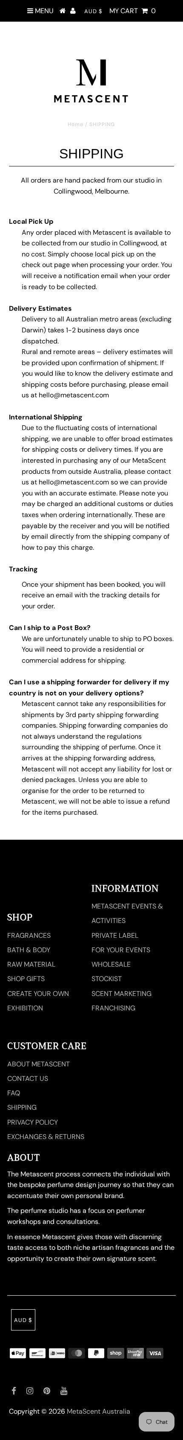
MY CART (132, 10)
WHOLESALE (111, 964)
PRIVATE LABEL (115, 935)
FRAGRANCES (29, 935)
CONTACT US (27, 1078)
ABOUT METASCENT (38, 1064)
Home (75, 124)
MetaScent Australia (98, 1411)
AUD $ (93, 11)
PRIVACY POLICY (32, 1122)
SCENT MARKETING (122, 993)
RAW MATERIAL (31, 964)
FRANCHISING (113, 1008)
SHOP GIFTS (26, 978)
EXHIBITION (25, 1008)
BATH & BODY (28, 949)
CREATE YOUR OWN (38, 993)
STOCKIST (107, 978)
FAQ (13, 1092)
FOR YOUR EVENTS (121, 949)
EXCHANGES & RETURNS (45, 1136)
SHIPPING (22, 1107)
